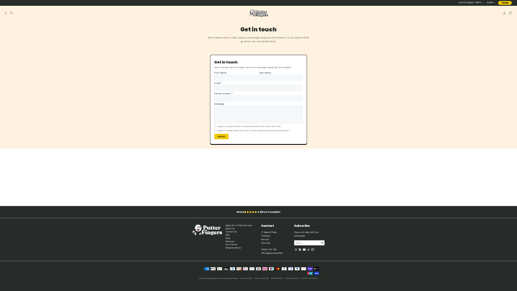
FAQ (228, 235)
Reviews (230, 241)
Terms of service (262, 278)
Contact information (309, 278)
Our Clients (231, 244)
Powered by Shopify (230, 278)
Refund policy (277, 278)
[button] (6, 13)
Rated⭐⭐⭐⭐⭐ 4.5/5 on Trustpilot (258, 212)
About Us (230, 228)
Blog (228, 238)
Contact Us (231, 231)
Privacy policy (246, 278)
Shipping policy (291, 278)
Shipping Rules (233, 247)
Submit (221, 136)
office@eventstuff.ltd (272, 253)
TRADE (505, 2)
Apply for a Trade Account (239, 225)
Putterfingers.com (213, 278)
